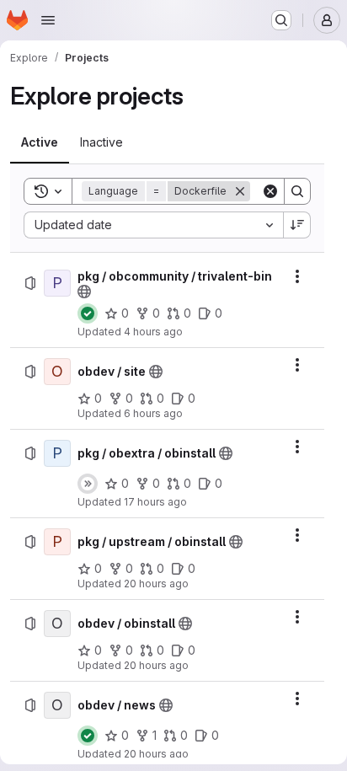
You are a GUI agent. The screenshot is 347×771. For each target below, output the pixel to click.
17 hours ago (155, 501)
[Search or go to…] (281, 20)
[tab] (39, 142)
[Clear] (270, 191)
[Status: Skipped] (87, 484)
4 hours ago (153, 331)
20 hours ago (156, 583)
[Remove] (240, 191)
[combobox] (153, 224)
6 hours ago (153, 413)
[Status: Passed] (87, 313)
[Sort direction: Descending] (297, 224)
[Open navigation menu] (48, 20)
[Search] (297, 191)
